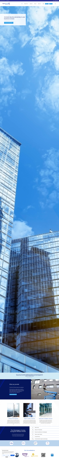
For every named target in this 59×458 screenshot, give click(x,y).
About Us (39, 3)
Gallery (43, 3)
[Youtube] (55, 0)
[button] (55, 3)
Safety (35, 3)
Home (22, 3)
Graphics (31, 3)
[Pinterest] (56, 0)
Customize (4, 455)
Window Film (26, 3)
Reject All (8, 455)
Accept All (12, 455)
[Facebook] (53, 0)
